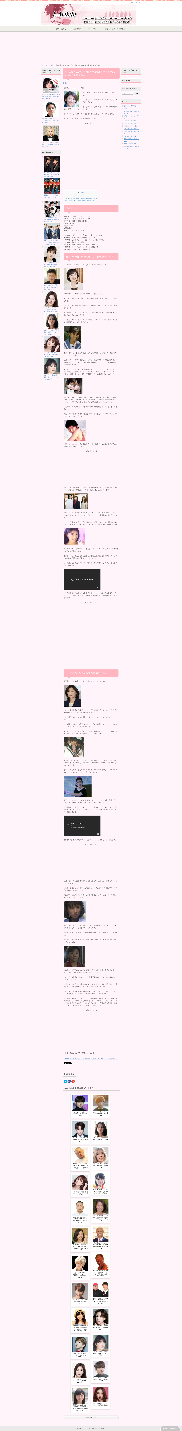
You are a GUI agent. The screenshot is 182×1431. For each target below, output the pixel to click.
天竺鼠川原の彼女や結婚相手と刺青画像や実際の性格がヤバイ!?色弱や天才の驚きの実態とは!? (80, 1219)
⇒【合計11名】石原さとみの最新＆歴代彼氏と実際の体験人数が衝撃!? (51, 96)
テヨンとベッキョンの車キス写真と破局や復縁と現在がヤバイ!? (100, 1165)
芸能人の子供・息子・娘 (131, 129)
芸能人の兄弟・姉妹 (130, 123)
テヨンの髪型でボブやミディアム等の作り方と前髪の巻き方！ (100, 1405)
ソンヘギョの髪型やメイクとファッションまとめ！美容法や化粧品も (80, 1380)
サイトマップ (93, 29)
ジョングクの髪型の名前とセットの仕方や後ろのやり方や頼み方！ (80, 1355)
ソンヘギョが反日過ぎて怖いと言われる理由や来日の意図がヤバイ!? (80, 1193)
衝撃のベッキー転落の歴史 (115, 29)
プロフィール (70, 196)
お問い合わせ (61, 29)
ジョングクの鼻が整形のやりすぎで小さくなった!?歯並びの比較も (80, 1113)
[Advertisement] (91, 48)
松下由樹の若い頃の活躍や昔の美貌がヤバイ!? (81, 198)
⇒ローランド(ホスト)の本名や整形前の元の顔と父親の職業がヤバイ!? (51, 144)
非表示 (82, 192)
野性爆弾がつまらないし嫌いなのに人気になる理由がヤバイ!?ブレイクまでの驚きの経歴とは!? (100, 1301)
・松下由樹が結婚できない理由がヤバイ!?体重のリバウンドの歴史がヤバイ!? (91, 1059)
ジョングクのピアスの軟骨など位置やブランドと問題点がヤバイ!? (100, 1379)
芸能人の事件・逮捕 (130, 121)
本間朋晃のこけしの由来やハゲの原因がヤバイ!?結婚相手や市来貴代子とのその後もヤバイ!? (100, 1245)
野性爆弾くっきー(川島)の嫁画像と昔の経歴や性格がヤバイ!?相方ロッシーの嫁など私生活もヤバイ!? (80, 1166)
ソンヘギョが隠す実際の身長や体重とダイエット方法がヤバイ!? (100, 1139)
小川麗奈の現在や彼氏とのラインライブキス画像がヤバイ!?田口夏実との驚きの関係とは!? (80, 1247)
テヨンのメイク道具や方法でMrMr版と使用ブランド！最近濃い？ (100, 1327)
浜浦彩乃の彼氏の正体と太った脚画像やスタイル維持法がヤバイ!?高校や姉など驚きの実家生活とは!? (80, 1407)
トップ (46, 29)
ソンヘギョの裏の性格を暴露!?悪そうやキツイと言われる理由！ (100, 1353)
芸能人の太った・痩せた (131, 126)
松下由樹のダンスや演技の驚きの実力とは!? (80, 201)
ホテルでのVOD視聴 (130, 106)
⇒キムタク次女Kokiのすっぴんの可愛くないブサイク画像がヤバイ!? (51, 120)
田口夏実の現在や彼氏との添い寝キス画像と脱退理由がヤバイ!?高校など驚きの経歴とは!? (100, 1218)
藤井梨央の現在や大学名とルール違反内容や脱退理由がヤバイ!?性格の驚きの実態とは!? (100, 1191)
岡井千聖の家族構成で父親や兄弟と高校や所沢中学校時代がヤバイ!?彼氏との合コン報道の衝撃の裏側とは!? (80, 1328)
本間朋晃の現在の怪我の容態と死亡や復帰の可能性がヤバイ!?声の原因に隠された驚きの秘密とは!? (100, 1273)
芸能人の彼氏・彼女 (130, 136)
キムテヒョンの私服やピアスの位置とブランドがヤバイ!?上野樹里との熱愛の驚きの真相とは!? (80, 1275)
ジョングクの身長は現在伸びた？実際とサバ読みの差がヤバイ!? (80, 1139)
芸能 (64, 83)
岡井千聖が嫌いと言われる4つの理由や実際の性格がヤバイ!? (80, 1301)
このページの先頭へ (170, 1429)
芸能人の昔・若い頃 (130, 143)
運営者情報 (77, 29)
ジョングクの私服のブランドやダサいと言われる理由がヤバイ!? (100, 1113)
